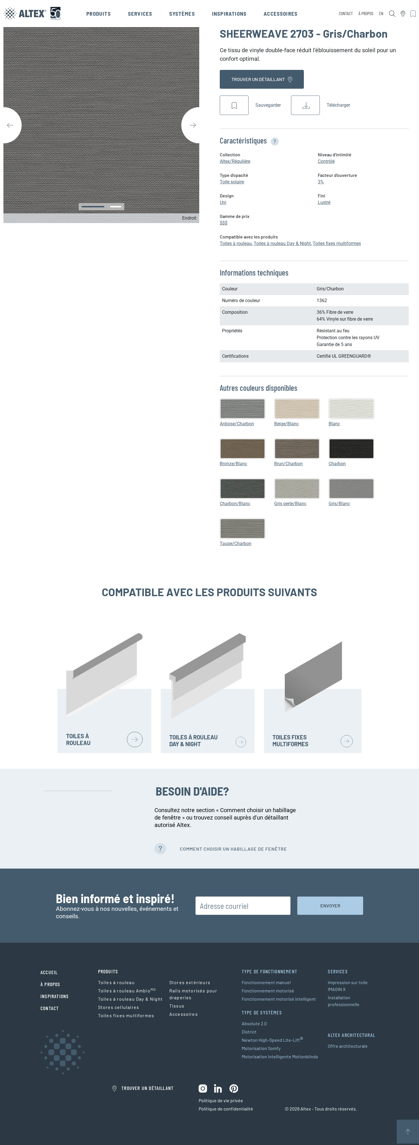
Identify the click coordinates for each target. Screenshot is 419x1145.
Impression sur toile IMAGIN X (348, 986)
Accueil (49, 972)
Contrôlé (326, 161)
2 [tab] (115, 206)
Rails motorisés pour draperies (193, 994)
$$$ (223, 223)
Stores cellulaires (118, 1007)
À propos (366, 13)
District (249, 1031)
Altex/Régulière (235, 161)
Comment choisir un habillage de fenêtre (233, 848)
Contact (346, 13)
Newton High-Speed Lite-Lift (272, 1040)
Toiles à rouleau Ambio (127, 990)
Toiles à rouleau (236, 243)
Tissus (176, 1005)
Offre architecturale (348, 1046)
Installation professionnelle (343, 1001)
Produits (98, 13)
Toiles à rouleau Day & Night (282, 243)
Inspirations (229, 13)
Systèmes (182, 13)
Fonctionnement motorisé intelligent (279, 999)
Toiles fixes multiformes (337, 243)
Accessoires (281, 13)
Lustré (324, 202)
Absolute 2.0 (254, 1023)
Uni (223, 202)
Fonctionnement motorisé (268, 990)
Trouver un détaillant (258, 79)
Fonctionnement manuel (266, 982)
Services (140, 13)
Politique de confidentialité (226, 1108)
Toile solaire (232, 182)
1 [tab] (93, 206)
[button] (274, 140)
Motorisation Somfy (261, 1048)
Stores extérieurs (189, 982)
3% (321, 182)
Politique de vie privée (221, 1100)
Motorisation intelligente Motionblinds (280, 1056)
